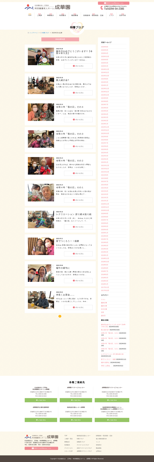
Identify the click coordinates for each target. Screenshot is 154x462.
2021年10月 (105, 172)
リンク (111, 15)
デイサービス (68, 448)
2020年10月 (105, 210)
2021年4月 (104, 191)
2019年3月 (104, 249)
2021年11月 (105, 168)
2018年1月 (104, 284)
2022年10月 (105, 133)
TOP (30, 15)
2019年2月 (104, 252)
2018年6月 (104, 274)
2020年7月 (104, 220)
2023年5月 (104, 111)
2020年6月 (104, 223)
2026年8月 (104, 47)
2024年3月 (104, 82)
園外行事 (104, 306)
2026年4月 (104, 53)
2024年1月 (104, 85)
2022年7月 (104, 143)
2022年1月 (104, 162)
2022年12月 (105, 127)
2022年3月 (104, 156)
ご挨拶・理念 (68, 439)
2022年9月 (104, 136)
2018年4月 (104, 281)
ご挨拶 (39, 15)
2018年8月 (104, 268)
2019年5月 (104, 245)
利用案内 (62, 15)
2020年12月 (105, 204)
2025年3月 (104, 63)
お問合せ (98, 451)
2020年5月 (104, 226)
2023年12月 (105, 88)
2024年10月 (105, 76)
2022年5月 (104, 149)
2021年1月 (104, 201)
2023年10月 (105, 95)
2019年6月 (104, 242)
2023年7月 (104, 104)
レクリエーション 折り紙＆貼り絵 (74, 214)
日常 (102, 312)
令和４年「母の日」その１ (70, 187)
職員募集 (74, 15)
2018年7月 (104, 271)
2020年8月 (104, 217)
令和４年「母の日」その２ (70, 160)
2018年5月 (104, 277)
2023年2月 (104, 120)
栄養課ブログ (81, 442)
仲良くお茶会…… (65, 295)
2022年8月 (104, 140)
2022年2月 (104, 159)
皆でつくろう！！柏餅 (67, 241)
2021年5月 (104, 188)
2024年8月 (104, 79)
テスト (103, 299)
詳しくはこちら (41, 400)
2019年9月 (104, 236)
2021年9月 (104, 175)
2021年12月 (105, 165)
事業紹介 (50, 15)
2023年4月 (104, 114)
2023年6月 (104, 108)
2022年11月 (105, 130)
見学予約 (122, 15)
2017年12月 (105, 287)
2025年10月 (105, 56)
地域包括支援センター (83, 435)
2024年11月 (105, 72)
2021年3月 (104, 194)
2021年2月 (104, 197)
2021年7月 (104, 181)
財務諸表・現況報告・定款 (104, 435)
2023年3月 (104, 117)
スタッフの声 (68, 451)
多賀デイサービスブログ (84, 448)
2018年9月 (104, 265)
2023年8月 (104, 101)
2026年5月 (104, 50)
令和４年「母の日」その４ (70, 107)
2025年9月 (104, 59)
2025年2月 (104, 66)
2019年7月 (104, 239)
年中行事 (104, 309)
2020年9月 (104, 213)
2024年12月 (105, 69)
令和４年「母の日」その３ (70, 134)
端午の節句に (63, 268)
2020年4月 (104, 229)
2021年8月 (104, 178)
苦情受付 (98, 445)
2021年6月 (104, 185)
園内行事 (104, 303)
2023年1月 (104, 124)
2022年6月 (104, 146)
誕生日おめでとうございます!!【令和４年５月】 (74, 52)
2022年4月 (104, 152)
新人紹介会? (62, 80)
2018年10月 (105, 261)
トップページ (34, 33)
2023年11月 (105, 92)
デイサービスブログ (83, 445)
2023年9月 (104, 98)
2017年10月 (105, 290)
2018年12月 (105, 258)
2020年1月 (104, 233)
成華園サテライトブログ (84, 451)
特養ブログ (45, 33)
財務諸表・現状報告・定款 (93, 15)
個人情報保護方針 (101, 439)
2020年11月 (105, 207)
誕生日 (103, 315)
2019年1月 (104, 255)
